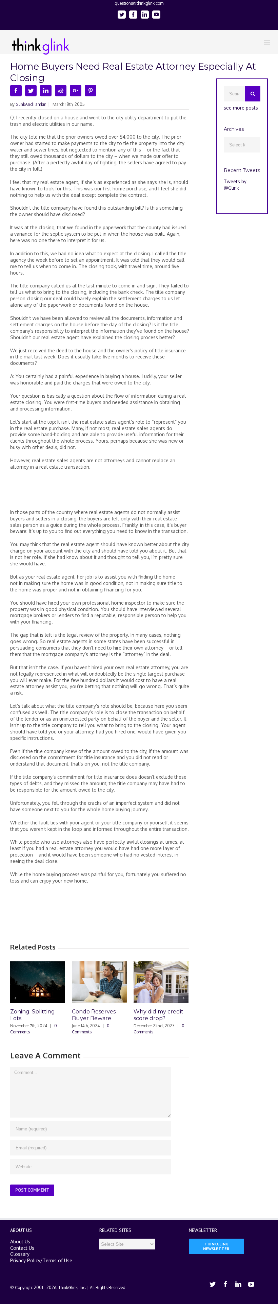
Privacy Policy (25, 1268)
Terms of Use (57, 1268)
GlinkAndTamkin (31, 104)
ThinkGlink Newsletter (216, 1254)
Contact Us (22, 1256)
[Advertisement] (133, 492)
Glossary (19, 1262)
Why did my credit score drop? (122, 1015)
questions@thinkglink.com (139, 3)
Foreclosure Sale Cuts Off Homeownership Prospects (181, 1021)
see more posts (241, 108)
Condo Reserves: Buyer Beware (57, 1015)
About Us (20, 1249)
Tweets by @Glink (235, 185)
